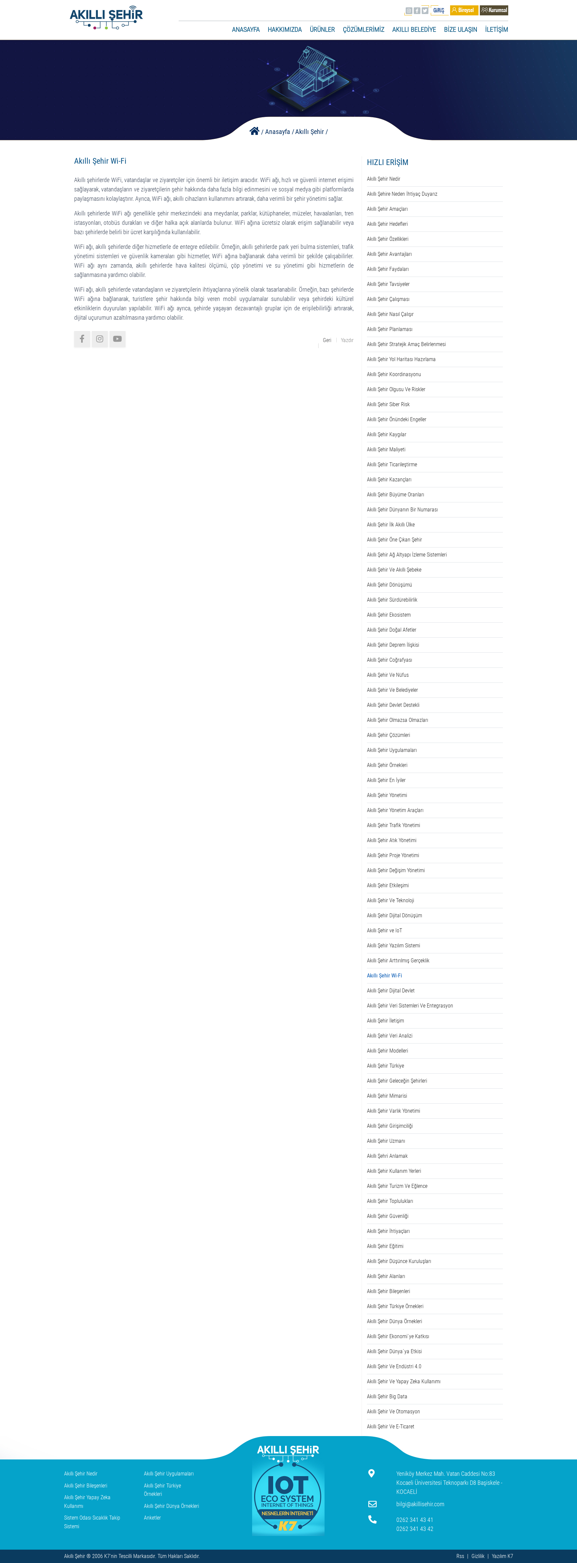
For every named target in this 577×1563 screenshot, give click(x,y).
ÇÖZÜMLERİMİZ (363, 29)
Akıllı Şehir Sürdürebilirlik (392, 600)
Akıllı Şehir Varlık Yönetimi (393, 1111)
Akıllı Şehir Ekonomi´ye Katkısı (398, 1336)
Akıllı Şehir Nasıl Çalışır (390, 314)
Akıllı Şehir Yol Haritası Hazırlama (401, 359)
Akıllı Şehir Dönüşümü (389, 585)
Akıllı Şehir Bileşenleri (388, 1291)
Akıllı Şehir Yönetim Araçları (395, 810)
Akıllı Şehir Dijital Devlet (391, 990)
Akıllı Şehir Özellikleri (387, 239)
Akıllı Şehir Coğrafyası (389, 660)
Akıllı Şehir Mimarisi (387, 1096)
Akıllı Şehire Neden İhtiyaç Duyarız (402, 194)
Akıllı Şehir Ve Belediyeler (392, 690)
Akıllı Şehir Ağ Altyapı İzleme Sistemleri (407, 555)
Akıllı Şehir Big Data (387, 1396)
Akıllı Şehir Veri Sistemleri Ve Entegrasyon (410, 1005)
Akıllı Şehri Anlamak (387, 1156)
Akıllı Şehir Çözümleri (388, 735)
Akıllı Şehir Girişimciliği (390, 1126)
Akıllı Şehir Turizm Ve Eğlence (397, 1186)
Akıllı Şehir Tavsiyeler (388, 284)
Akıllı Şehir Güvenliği (387, 1216)
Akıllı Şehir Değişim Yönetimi (396, 870)
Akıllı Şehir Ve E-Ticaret (390, 1426)
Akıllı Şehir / (311, 132)
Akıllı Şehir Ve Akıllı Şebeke (394, 570)
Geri (327, 340)
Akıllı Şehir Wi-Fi (384, 975)
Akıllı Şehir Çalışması (388, 299)
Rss (460, 1556)
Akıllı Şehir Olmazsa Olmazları (397, 720)
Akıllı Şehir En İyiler (386, 780)
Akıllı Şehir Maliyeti (386, 449)
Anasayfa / (279, 132)
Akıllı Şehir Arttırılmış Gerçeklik (398, 960)
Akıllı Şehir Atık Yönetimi (391, 840)
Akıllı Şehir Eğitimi (385, 1246)
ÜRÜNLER (322, 29)
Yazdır (347, 340)
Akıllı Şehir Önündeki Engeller (396, 419)
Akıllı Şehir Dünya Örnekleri (394, 1321)
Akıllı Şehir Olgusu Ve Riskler (396, 389)
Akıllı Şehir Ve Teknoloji (390, 900)
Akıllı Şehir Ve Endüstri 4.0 (394, 1366)
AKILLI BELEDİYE (414, 29)
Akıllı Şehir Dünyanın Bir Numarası (402, 509)
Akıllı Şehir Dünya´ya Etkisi (394, 1351)
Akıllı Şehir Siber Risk (388, 404)
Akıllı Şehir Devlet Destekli (393, 705)
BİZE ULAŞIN (460, 29)
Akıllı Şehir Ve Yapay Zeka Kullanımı (403, 1381)
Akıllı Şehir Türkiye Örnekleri (395, 1306)
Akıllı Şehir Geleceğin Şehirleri (397, 1081)
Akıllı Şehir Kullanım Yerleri (394, 1171)
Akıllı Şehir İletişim (385, 1021)
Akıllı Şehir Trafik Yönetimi (393, 825)
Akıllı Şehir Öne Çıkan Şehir (394, 539)
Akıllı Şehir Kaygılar (386, 434)
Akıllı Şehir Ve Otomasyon (393, 1411)
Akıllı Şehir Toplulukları (390, 1201)
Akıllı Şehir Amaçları (387, 209)
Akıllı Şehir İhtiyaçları (388, 1231)
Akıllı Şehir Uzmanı (386, 1141)
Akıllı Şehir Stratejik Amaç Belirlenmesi (406, 344)
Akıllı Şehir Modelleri (387, 1051)
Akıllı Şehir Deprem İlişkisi (393, 645)
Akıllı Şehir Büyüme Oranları (395, 494)
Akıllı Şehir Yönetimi (387, 795)
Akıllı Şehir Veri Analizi (389, 1036)
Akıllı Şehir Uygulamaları (392, 750)
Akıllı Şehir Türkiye (385, 1066)
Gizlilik (478, 1556)
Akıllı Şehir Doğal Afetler (391, 630)
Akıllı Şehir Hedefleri (387, 224)
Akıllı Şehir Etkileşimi (388, 885)
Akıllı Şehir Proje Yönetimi (393, 855)
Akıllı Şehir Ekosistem (389, 615)
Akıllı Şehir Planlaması (389, 329)
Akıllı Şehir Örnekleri (387, 765)
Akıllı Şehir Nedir (383, 179)
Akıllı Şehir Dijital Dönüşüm (394, 915)
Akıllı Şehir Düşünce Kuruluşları (399, 1261)
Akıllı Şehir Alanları (386, 1276)
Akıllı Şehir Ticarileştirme (392, 464)
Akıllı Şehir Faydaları (388, 269)
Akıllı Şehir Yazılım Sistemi (393, 945)
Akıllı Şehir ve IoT (384, 930)
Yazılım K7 (502, 1556)
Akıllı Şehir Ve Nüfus (388, 675)
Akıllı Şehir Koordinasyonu (394, 374)
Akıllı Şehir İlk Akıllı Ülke (391, 524)
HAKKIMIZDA (285, 29)
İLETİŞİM (496, 29)
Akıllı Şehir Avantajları (389, 254)
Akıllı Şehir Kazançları (389, 479)
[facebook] (82, 339)
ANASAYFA (246, 29)
